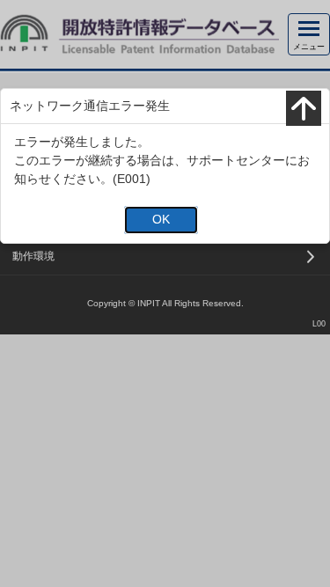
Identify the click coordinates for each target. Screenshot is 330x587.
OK (161, 219)
